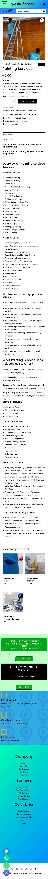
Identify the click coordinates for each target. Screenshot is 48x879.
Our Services (24, 769)
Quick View (12, 572)
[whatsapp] (22, 869)
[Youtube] (31, 869)
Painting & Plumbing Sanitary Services (17, 64)
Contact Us (24, 766)
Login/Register (24, 811)
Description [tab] (7, 135)
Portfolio (24, 775)
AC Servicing (24, 793)
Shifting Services (24, 796)
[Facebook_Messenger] (6, 851)
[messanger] (26, 869)
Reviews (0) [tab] (7, 139)
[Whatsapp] (6, 865)
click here (24, 96)
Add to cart (27, 101)
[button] (42, 20)
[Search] (44, 11)
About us (24, 763)
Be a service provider (24, 817)
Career (24, 820)
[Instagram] (17, 869)
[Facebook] (12, 869)
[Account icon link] (44, 4)
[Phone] (6, 858)
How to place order (24, 814)
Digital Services (24, 799)
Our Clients (24, 772)
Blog (24, 823)
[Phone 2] (36, 869)
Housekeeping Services (24, 787)
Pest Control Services (24, 790)
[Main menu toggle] (4, 4)
